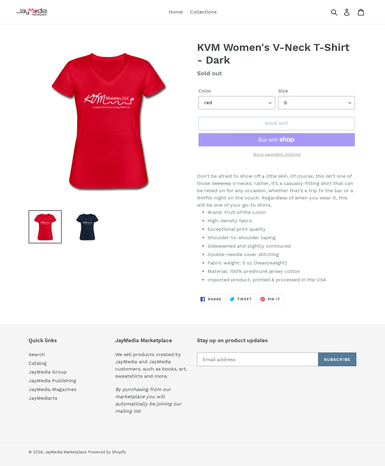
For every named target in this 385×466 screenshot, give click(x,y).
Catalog (38, 363)
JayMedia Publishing (52, 380)
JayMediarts (43, 398)
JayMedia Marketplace (66, 452)
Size (283, 91)
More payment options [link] (276, 154)
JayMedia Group (48, 372)
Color (205, 91)
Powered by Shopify (107, 452)
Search (37, 354)
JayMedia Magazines (52, 389)
